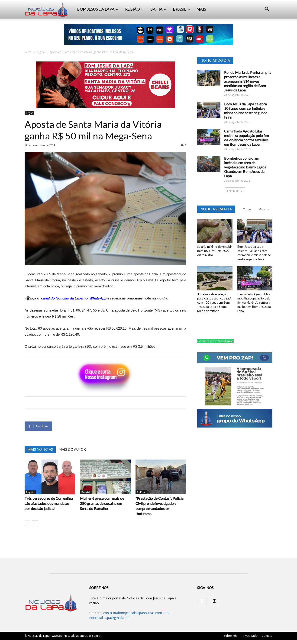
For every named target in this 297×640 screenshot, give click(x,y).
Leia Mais (233, 191)
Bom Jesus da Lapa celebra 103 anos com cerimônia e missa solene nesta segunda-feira (246, 110)
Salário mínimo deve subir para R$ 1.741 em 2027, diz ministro (214, 251)
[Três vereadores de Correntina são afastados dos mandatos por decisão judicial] (50, 477)
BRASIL (179, 9)
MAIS (201, 9)
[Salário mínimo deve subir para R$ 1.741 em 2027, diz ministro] (214, 231)
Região (40, 52)
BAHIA (156, 9)
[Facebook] (202, 601)
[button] (266, 9)
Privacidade (249, 636)
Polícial (85, 492)
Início (28, 52)
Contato (267, 636)
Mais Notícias (40, 449)
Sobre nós (230, 636)
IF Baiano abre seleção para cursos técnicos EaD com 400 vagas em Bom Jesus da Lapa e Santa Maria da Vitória (214, 302)
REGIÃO (132, 9)
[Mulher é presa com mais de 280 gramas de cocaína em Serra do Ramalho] (105, 477)
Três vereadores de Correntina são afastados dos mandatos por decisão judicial (49, 503)
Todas (247, 209)
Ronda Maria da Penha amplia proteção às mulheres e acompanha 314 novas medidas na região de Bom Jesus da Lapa (247, 81)
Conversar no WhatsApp (215, 341)
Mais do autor (72, 449)
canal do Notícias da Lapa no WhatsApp (73, 298)
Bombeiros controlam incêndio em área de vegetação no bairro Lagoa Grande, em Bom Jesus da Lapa (245, 167)
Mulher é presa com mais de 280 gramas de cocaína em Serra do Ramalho (102, 503)
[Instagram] (214, 601)
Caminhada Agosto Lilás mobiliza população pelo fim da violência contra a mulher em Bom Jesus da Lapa (246, 137)
